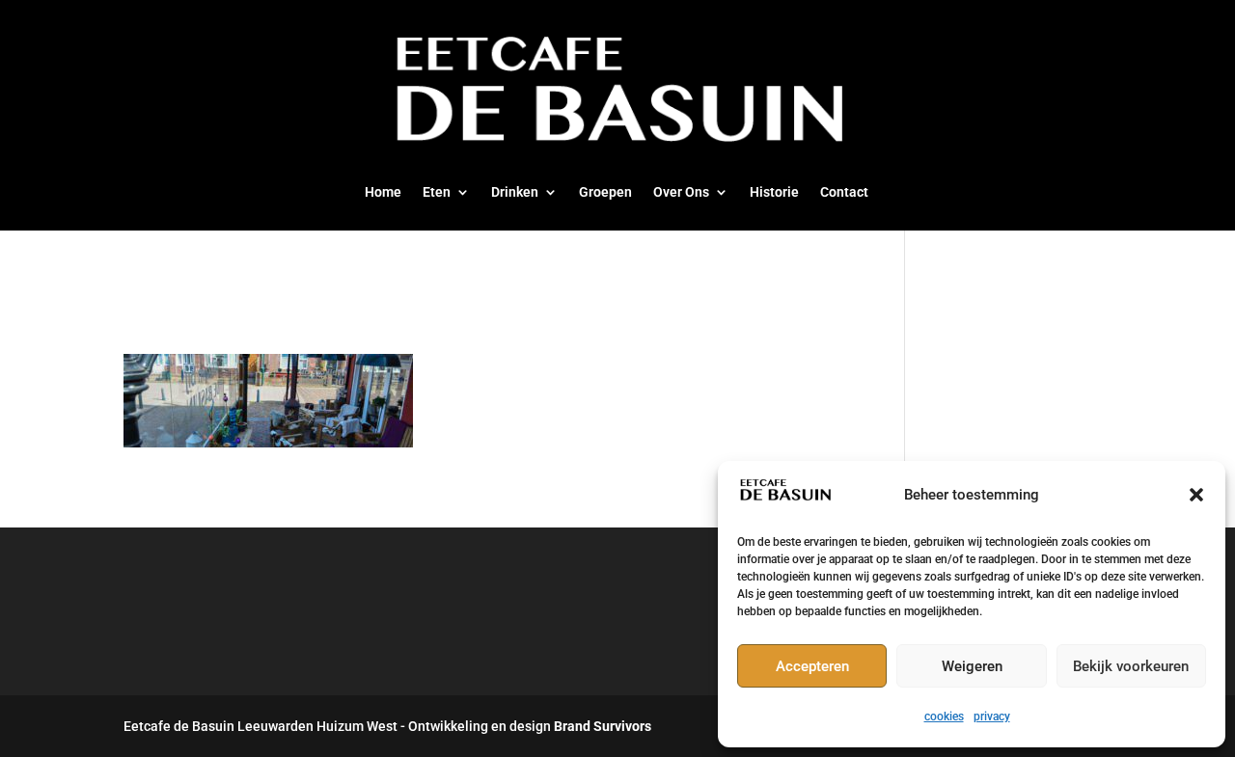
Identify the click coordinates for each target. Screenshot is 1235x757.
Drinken (514, 192)
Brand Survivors (602, 726)
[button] (1196, 494)
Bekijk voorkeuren (1131, 666)
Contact (844, 192)
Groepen (605, 192)
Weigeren (972, 666)
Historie (774, 192)
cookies (944, 716)
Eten (437, 192)
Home (383, 192)
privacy (992, 716)
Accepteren (812, 666)
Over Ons (681, 192)
